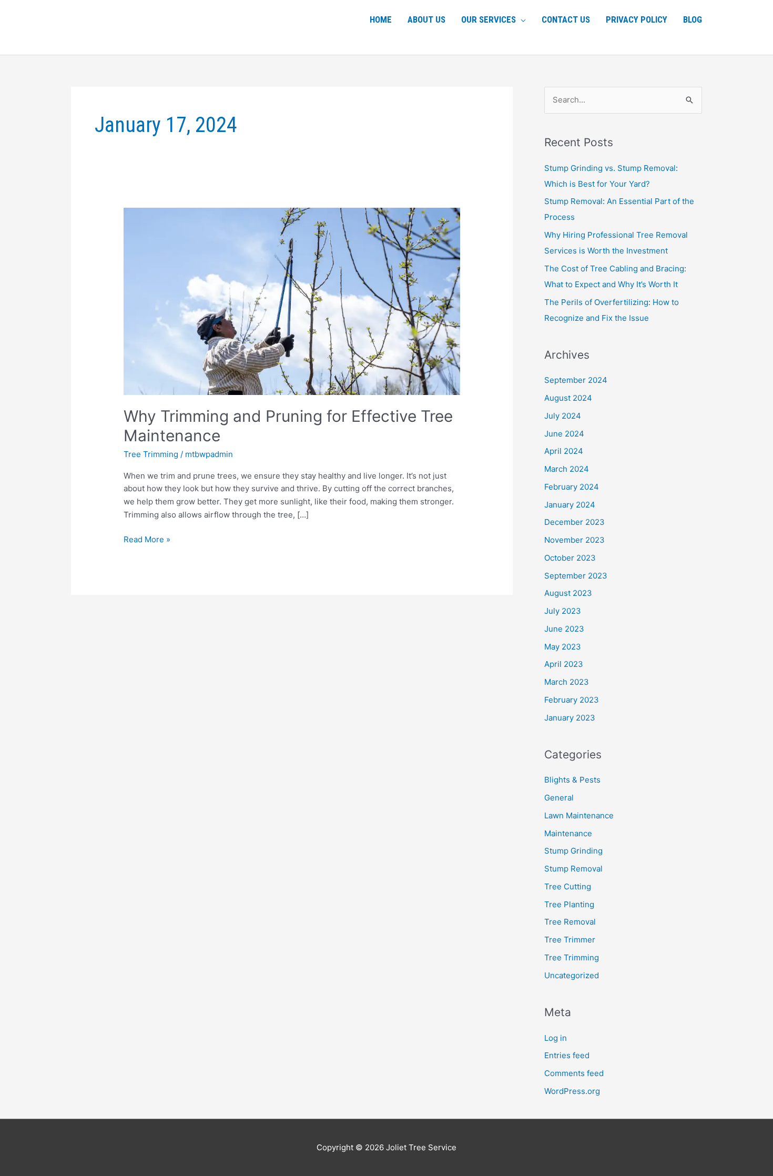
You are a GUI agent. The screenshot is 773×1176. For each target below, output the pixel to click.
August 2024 (568, 398)
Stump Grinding (573, 851)
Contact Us (566, 19)
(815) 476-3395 (120, 18)
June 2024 (564, 434)
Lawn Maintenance (579, 815)
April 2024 (563, 451)
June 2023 (564, 629)
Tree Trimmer (569, 940)
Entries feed (566, 1055)
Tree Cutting (567, 886)
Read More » (147, 538)
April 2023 (563, 664)
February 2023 (571, 700)
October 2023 (570, 558)
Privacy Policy (636, 19)
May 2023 (562, 647)
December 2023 (574, 522)
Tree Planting (569, 904)
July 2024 (562, 416)
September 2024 (575, 380)
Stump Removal (573, 869)
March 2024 (566, 469)
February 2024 (571, 487)
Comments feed (574, 1073)
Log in (555, 1038)
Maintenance (568, 833)
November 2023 (574, 540)
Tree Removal (570, 922)
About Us (426, 19)
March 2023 (566, 682)
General (559, 798)
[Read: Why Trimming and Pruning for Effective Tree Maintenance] (292, 301)
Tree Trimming (151, 454)
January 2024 (569, 505)
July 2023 (562, 611)
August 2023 (568, 593)
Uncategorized (571, 975)
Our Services (488, 19)
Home (381, 19)
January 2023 (569, 718)
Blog (692, 19)
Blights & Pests (572, 780)
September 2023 (575, 576)
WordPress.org (572, 1091)
